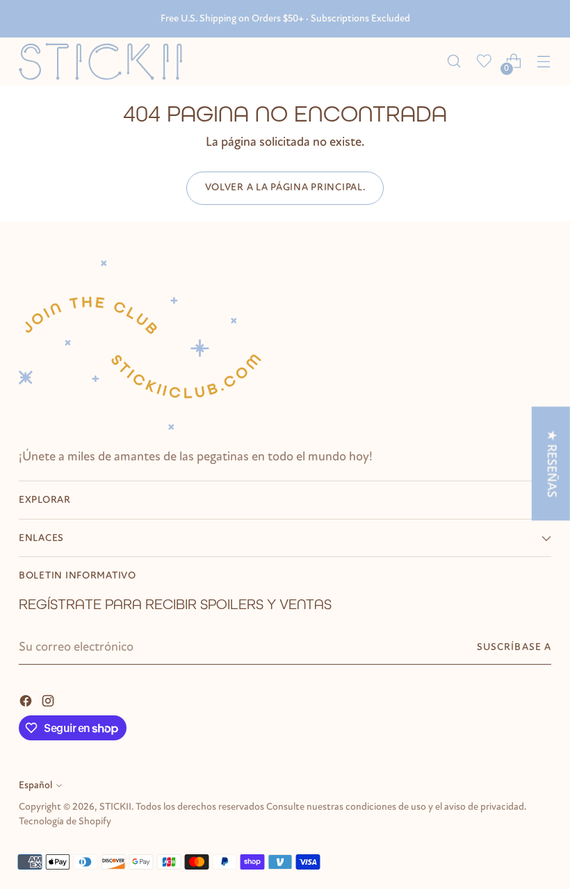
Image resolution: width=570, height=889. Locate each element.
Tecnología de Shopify (65, 821)
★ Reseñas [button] (552, 463)
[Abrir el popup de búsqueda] (454, 61)
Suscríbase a (514, 647)
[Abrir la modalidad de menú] (544, 61)
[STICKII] (106, 61)
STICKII (115, 807)
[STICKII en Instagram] (49, 700)
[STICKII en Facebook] (27, 700)
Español (35, 785)
